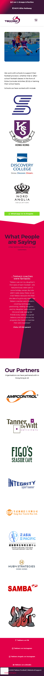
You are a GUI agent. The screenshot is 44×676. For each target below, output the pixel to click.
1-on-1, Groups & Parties (23, 2)
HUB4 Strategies (10, 673)
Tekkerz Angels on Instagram (23, 656)
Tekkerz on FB (23, 640)
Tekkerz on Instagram (23, 648)
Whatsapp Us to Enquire (22, 214)
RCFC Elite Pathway (23, 8)
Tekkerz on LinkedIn (23, 665)
